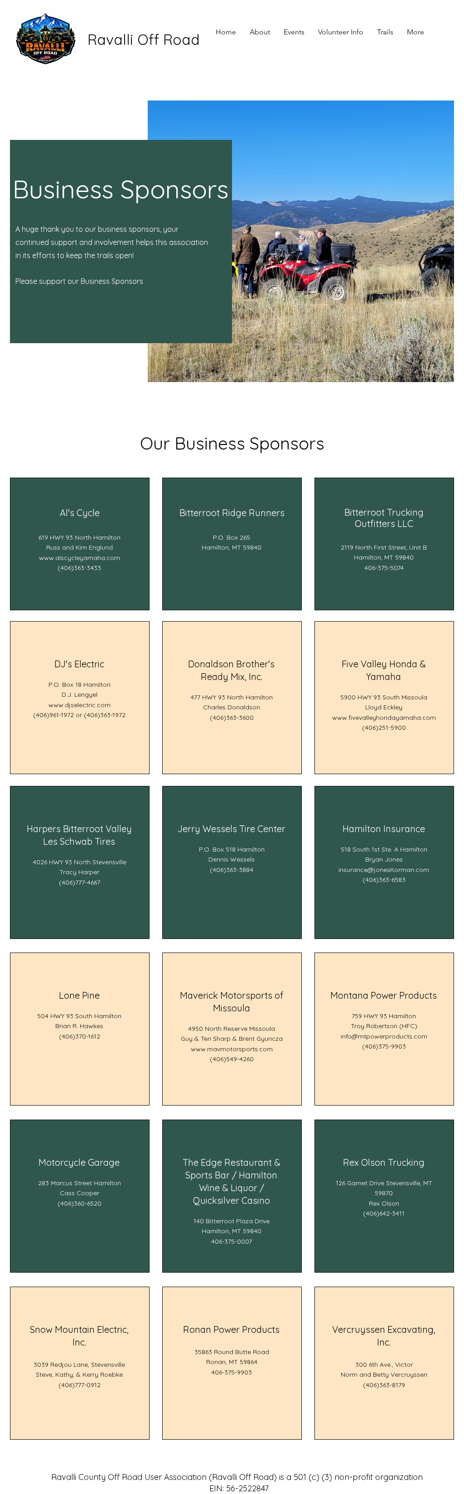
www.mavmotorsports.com (232, 1049)
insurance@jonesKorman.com (383, 870)
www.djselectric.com (79, 705)
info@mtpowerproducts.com (384, 1036)
